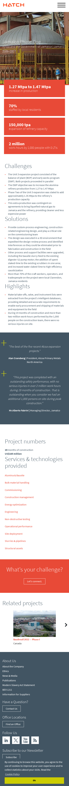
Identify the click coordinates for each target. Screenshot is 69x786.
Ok (34, 780)
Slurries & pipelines (15, 540)
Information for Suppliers (16, 694)
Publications (9, 680)
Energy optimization (15, 504)
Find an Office (13, 724)
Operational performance (18, 526)
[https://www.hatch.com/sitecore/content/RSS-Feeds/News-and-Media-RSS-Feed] (35, 739)
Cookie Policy (12, 774)
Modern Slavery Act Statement (18, 685)
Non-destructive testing (17, 519)
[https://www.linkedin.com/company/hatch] (6, 739)
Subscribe (11, 757)
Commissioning (13, 490)
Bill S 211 (7, 689)
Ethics (5, 671)
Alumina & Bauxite (14, 475)
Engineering (11, 511)
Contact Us (11, 708)
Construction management (19, 497)
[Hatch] (13, 4)
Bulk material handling (17, 482)
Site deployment (13, 533)
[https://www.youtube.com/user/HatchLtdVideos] (25, 739)
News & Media (9, 675)
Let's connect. (34, 581)
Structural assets (14, 548)
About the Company (13, 666)
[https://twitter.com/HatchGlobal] (16, 739)
